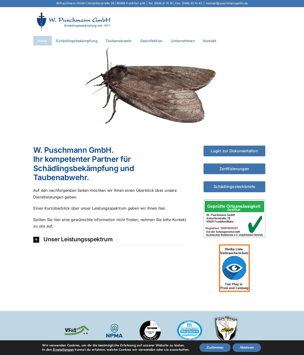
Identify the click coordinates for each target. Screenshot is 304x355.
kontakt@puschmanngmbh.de (227, 3)
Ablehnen (247, 347)
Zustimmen (215, 347)
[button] (110, 239)
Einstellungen (63, 350)
